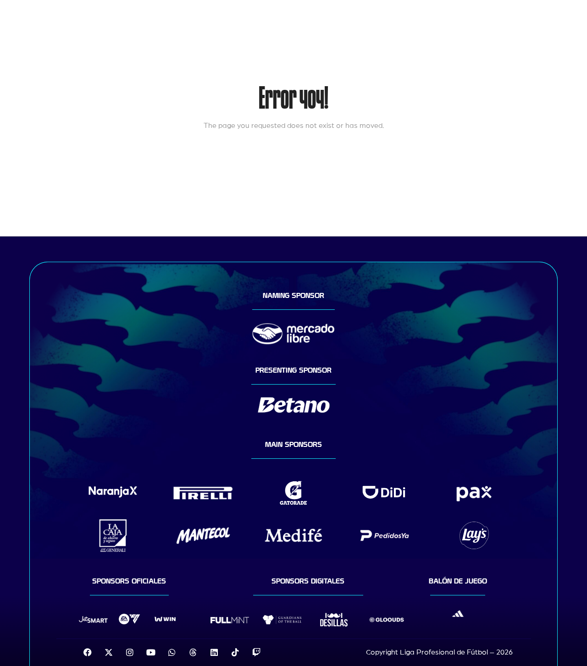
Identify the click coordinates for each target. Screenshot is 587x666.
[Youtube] (151, 652)
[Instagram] (130, 652)
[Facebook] (87, 652)
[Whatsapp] (172, 652)
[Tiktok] (235, 652)
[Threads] (193, 652)
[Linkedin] (214, 652)
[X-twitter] (108, 652)
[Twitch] (256, 652)
